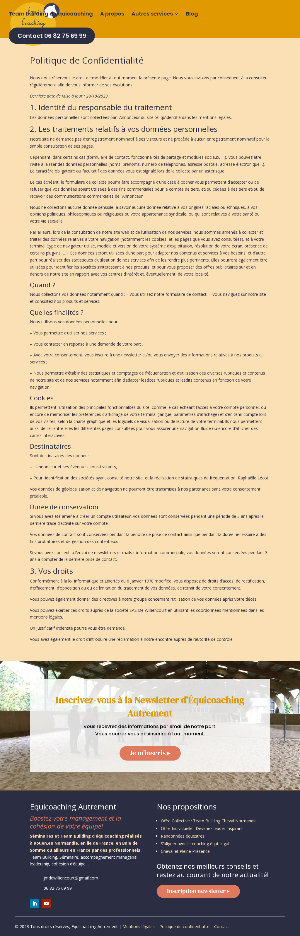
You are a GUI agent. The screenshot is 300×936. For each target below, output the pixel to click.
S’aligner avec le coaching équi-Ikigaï (195, 843)
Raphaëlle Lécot (253, 478)
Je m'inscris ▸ (150, 753)
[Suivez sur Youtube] (46, 903)
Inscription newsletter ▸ (198, 891)
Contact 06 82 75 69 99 (52, 36)
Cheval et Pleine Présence (185, 851)
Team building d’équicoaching (51, 14)
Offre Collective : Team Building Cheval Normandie (209, 821)
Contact (221, 926)
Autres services (152, 14)
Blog (192, 14)
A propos (112, 14)
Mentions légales (138, 926)
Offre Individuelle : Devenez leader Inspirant (202, 828)
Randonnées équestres (182, 836)
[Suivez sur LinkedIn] (34, 903)
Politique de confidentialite (184, 926)
